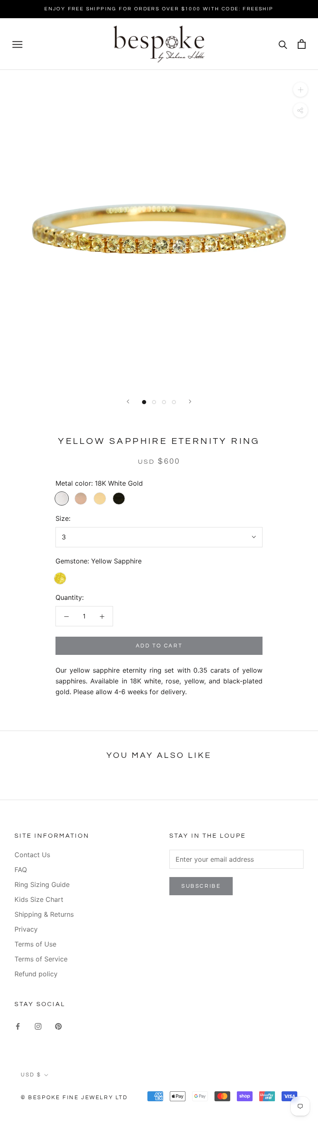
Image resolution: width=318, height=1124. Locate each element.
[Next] (190, 401)
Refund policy (36, 974)
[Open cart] (302, 44)
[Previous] (128, 401)
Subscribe (201, 886)
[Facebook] (17, 1026)
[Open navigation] (17, 44)
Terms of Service (40, 959)
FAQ (20, 869)
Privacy (26, 929)
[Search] (283, 44)
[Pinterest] (58, 1026)
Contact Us (32, 855)
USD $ (31, 1075)
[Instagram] (38, 1026)
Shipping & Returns (44, 914)
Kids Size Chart (38, 899)
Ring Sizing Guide (42, 884)
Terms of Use (35, 944)
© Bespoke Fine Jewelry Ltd (74, 1097)
